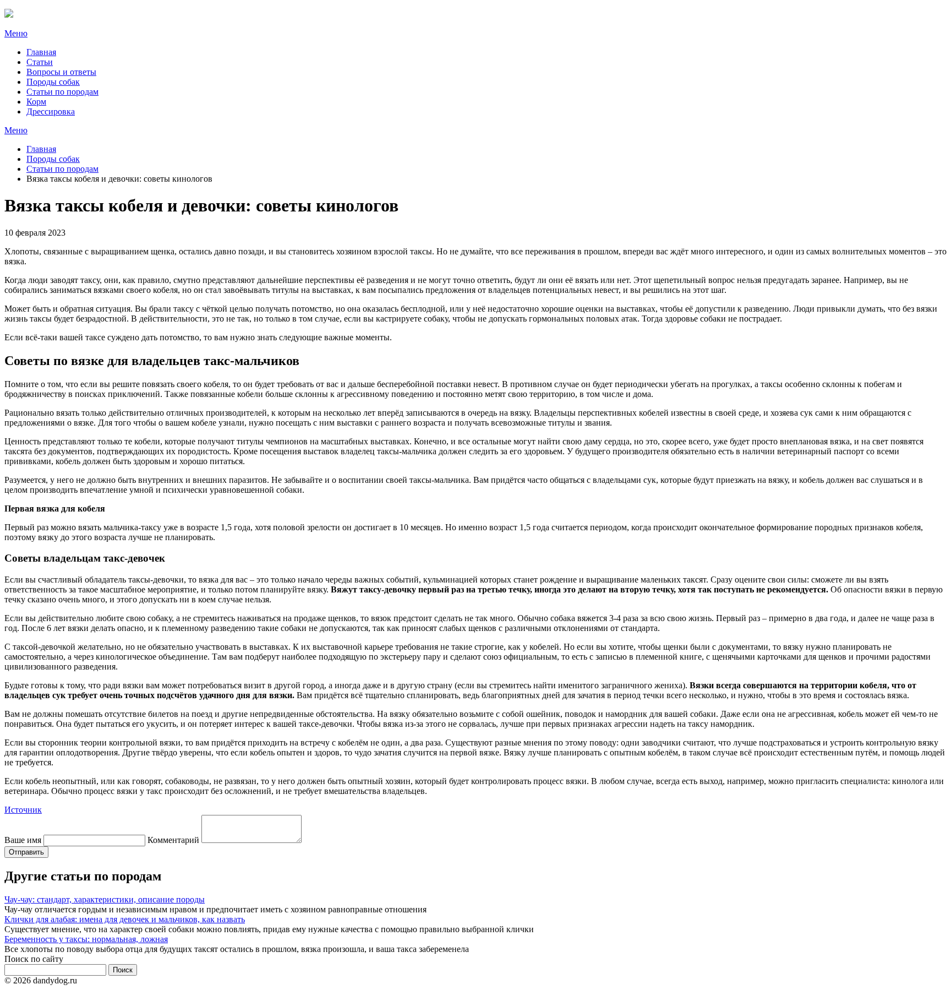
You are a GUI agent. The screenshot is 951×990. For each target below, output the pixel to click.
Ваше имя (22, 840)
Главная (41, 52)
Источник (23, 809)
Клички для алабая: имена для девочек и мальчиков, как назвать (124, 919)
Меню (16, 33)
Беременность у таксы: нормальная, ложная (86, 939)
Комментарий (173, 840)
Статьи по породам (62, 91)
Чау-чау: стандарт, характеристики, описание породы (104, 899)
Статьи (39, 62)
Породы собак (53, 81)
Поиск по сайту (33, 959)
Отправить (26, 852)
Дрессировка (50, 111)
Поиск (123, 970)
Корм (36, 101)
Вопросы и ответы (61, 72)
